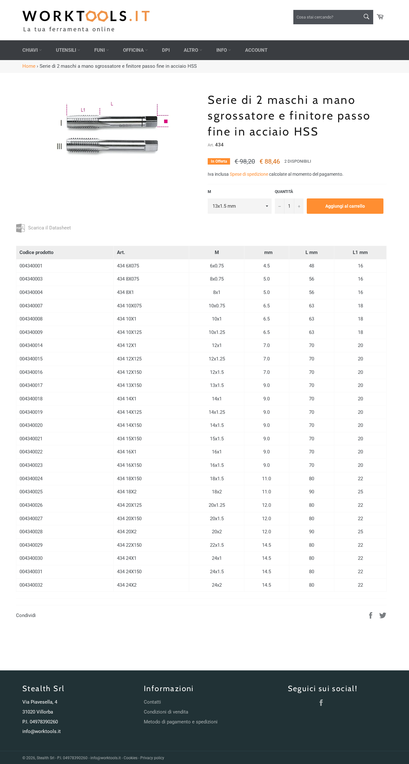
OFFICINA (134, 50)
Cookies (130, 758)
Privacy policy (152, 758)
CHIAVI (30, 50)
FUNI (100, 50)
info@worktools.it (41, 731)
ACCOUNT (256, 50)
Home (28, 66)
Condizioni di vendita (166, 712)
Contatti (152, 702)
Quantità (284, 191)
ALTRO (191, 50)
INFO (222, 50)
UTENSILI (66, 50)
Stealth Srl (45, 758)
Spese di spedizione (249, 174)
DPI (166, 50)
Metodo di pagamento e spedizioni (181, 722)
